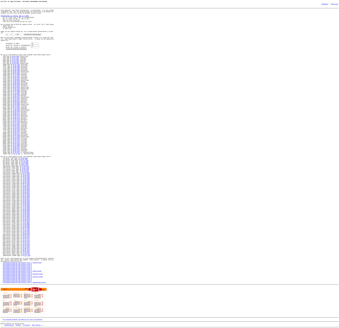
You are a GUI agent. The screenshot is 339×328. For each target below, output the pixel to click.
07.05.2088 (26, 226)
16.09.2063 (16, 94)
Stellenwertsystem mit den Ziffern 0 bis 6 (17, 269)
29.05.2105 (26, 234)
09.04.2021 (26, 193)
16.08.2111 (16, 112)
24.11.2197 (16, 142)
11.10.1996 (26, 179)
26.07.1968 (24, 163)
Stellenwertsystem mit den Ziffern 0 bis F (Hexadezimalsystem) (24, 282)
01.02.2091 (16, 104)
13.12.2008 (16, 74)
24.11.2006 (26, 185)
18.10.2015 (16, 78)
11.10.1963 (24, 162)
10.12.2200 (16, 145)
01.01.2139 (16, 121)
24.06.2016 (26, 189)
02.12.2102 (16, 107)
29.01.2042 (16, 86)
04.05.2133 (16, 118)
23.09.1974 (15, 61)
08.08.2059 (26, 210)
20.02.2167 (16, 131)
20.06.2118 (16, 114)
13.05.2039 (26, 200)
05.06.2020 (26, 192)
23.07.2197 (16, 141)
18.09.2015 (26, 187)
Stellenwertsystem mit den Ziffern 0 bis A (17, 275)
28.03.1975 (25, 168)
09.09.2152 (16, 125)
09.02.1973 (24, 165)
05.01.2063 (26, 213)
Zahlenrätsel (9, 325)
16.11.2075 (16, 98)
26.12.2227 (16, 153)
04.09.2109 (16, 111)
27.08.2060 (26, 211)
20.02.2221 (16, 149)
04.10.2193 (16, 138)
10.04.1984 (16, 66)
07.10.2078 (26, 218)
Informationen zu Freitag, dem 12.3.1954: (15, 16)
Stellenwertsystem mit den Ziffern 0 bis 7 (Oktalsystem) (22, 271)
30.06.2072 (16, 97)
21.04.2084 (26, 224)
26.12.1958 (24, 160)
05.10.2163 (16, 128)
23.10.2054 (26, 207)
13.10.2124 (26, 244)
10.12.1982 (26, 173)
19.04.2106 (16, 110)
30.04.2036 (16, 84)
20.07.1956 (24, 159)
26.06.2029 (16, 83)
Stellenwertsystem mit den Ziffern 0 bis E (17, 281)
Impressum (334, 4)
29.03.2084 (16, 102)
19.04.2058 (26, 209)
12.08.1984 (16, 67)
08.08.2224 (16, 151)
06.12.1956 (15, 56)
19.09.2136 (16, 119)
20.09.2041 (26, 203)
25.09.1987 (26, 175)
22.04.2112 (26, 237)
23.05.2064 (26, 214)
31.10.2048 (16, 90)
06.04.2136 (26, 250)
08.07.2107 (26, 235)
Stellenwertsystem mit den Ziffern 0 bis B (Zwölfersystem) (23, 276)
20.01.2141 (26, 251)
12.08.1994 (26, 177)
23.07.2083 (26, 223)
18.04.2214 (16, 148)
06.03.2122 (26, 241)
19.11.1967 (15, 60)
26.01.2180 (16, 135)
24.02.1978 (25, 172)
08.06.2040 (26, 201)
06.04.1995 (16, 71)
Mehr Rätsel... (37, 325)
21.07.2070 (16, 95)
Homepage (325, 4)
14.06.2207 (16, 146)
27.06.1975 (25, 169)
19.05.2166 (16, 129)
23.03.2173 (16, 134)
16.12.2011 (16, 76)
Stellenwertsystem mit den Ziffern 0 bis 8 (17, 272)
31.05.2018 (16, 80)
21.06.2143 (26, 252)
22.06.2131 (26, 248)
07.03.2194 (16, 139)
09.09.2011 (26, 186)
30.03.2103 (26, 233)
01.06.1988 (16, 70)
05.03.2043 (16, 87)
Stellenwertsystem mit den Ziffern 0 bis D (17, 279)
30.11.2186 (16, 136)
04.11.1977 (25, 170)
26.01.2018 (26, 190)
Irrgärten (26, 325)
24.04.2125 (16, 115)
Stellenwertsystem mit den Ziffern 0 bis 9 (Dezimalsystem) (23, 274)
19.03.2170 (16, 132)
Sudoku (18, 325)
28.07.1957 (15, 57)
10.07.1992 (26, 176)
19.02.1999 (26, 182)
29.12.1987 (16, 69)
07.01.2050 (16, 91)
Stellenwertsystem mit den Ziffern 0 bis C (17, 278)
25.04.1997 (26, 180)
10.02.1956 (24, 158)
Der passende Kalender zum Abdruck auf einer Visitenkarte (22, 319)
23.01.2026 (26, 194)
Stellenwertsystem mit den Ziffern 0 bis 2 (17, 264)
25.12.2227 (16, 152)
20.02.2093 (26, 227)
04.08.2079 (26, 220)
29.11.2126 (26, 247)
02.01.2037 (26, 199)
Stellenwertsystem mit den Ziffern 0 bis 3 (17, 265)
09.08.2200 (16, 144)
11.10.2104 (16, 108)
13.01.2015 (16, 77)
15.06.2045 (16, 88)
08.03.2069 (26, 216)
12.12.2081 (26, 221)
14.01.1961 (15, 59)
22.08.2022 (16, 81)
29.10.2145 (26, 254)
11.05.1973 (25, 166)
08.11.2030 (26, 196)
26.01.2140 (16, 122)
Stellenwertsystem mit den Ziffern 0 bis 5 (17, 268)
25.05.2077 (16, 100)
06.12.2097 (16, 105)
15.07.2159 (16, 127)
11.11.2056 (16, 93)
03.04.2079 (16, 101)
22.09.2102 (26, 231)
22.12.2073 (26, 217)
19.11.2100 (26, 230)
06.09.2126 (26, 245)
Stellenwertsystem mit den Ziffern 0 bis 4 (17, 267)
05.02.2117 (26, 238)
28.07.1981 (16, 64)
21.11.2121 (26, 240)
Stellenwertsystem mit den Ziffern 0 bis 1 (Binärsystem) (22, 262)
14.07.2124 (26, 243)
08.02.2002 (16, 73)
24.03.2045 (26, 204)
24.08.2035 (26, 197)
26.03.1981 (15, 63)
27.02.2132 (16, 117)
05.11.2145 (16, 124)
